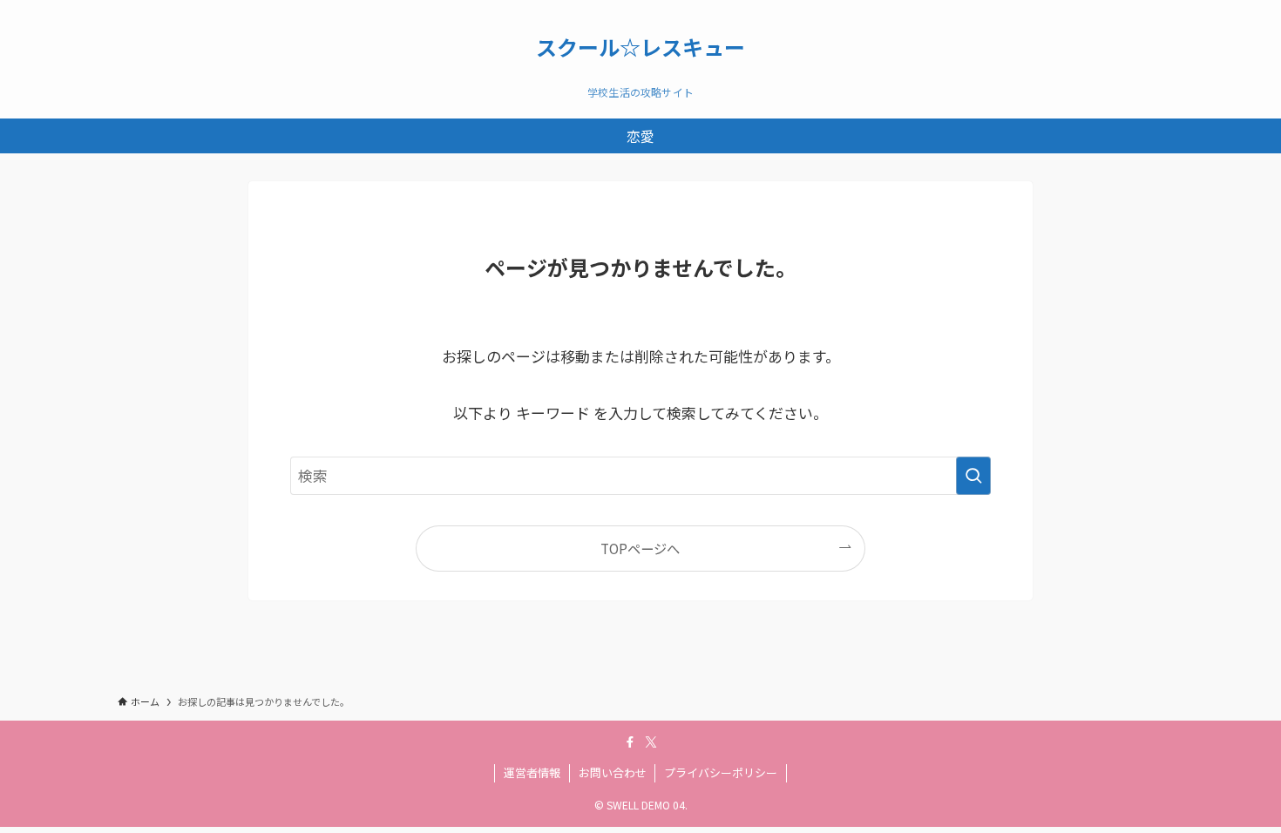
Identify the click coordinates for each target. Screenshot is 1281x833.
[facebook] (630, 742)
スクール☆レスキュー (640, 47)
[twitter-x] (651, 742)
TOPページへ (640, 548)
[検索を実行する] (973, 476)
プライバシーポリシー (720, 772)
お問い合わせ (613, 772)
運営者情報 (532, 772)
